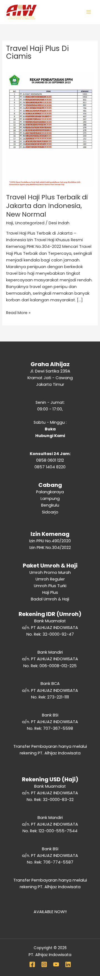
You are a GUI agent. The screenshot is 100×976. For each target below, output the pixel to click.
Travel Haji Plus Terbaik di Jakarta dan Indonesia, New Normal (47, 205)
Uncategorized (29, 223)
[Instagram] (44, 964)
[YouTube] (56, 964)
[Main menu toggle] (88, 12)
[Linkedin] (68, 964)
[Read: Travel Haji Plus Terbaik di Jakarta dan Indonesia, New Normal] (50, 129)
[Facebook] (32, 964)
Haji (9, 223)
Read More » (18, 312)
